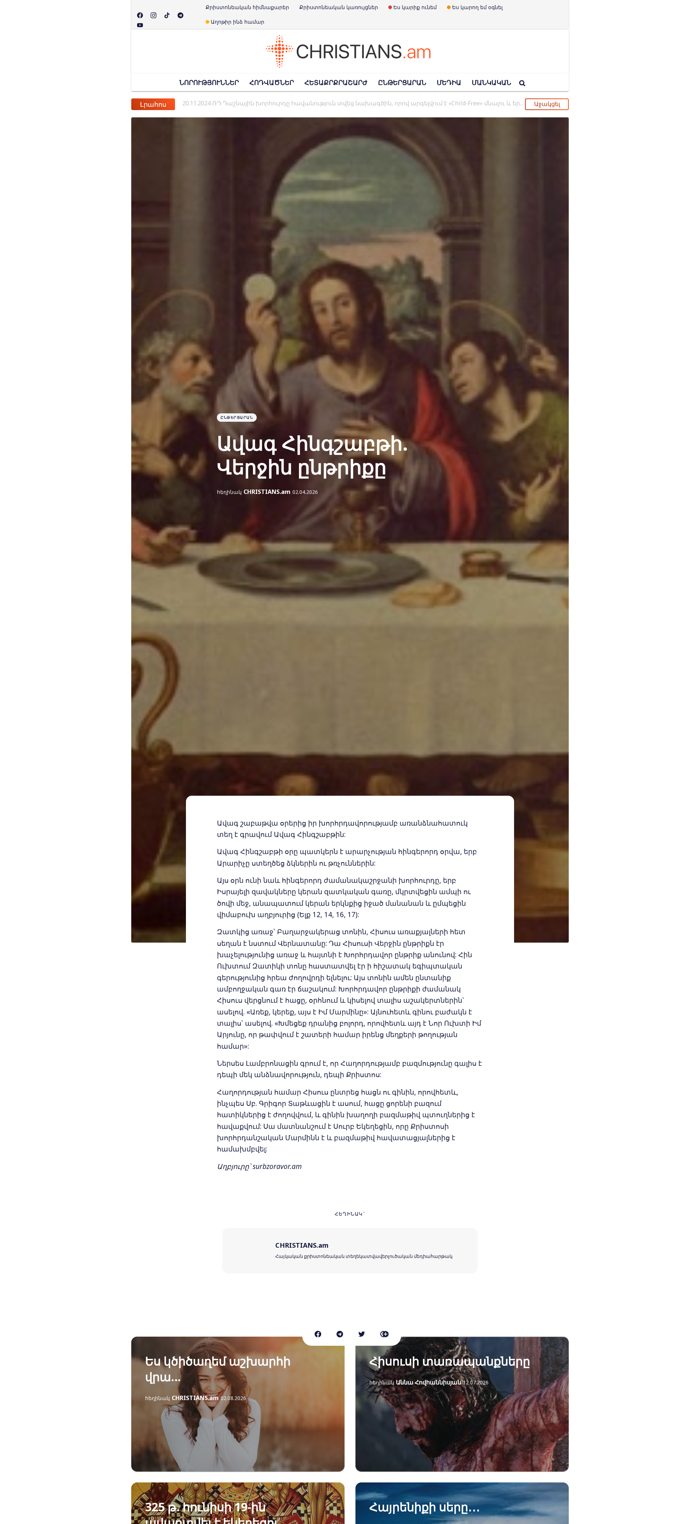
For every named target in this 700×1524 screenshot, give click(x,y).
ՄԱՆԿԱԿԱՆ (491, 82)
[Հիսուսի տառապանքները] (462, 1404)
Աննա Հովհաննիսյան (428, 1382)
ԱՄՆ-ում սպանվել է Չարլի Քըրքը (247, 103)
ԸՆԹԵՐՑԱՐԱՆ (402, 82)
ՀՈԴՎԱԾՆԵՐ (271, 82)
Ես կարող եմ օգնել (477, 7)
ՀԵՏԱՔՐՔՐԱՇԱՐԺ (336, 82)
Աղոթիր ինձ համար (237, 21)
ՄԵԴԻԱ (449, 82)
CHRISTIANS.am (267, 492)
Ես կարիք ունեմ (415, 7)
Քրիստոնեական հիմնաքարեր (247, 7)
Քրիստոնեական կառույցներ (338, 7)
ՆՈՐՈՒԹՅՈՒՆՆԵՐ (209, 82)
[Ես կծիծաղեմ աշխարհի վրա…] (238, 1404)
